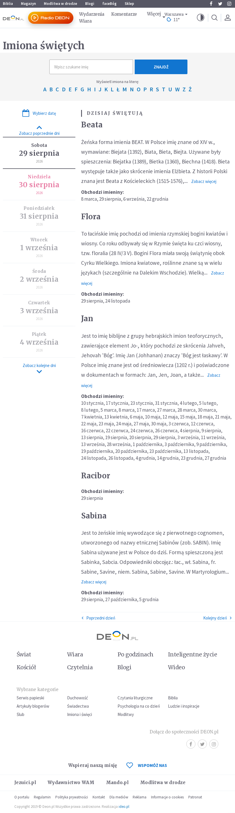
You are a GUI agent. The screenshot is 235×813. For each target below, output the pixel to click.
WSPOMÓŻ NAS (152, 765)
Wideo (176, 667)
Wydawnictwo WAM (71, 782)
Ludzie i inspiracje (183, 706)
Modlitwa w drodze (60, 3)
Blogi (89, 3)
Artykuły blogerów (33, 706)
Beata (92, 124)
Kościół (26, 667)
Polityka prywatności (71, 797)
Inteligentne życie (192, 654)
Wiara (85, 21)
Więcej (154, 14)
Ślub (20, 714)
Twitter (220, 4)
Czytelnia (80, 667)
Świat (24, 654)
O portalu (21, 797)
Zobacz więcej (203, 181)
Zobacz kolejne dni (39, 365)
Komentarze (124, 14)
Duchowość (77, 697)
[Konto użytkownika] (227, 17)
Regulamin (42, 797)
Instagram (229, 4)
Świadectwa (78, 706)
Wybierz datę (44, 113)
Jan (87, 318)
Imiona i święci (79, 714)
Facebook (211, 4)
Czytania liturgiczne (135, 697)
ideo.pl (124, 806)
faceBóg (109, 3)
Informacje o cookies (167, 797)
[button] (200, 17)
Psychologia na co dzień (138, 706)
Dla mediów (118, 797)
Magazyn (28, 3)
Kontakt (99, 797)
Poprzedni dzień (100, 618)
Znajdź (161, 67)
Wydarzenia (91, 14)
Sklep (129, 3)
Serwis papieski (30, 697)
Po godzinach (135, 654)
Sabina (94, 515)
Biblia (8, 3)
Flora (91, 216)
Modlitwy (125, 714)
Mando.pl (117, 782)
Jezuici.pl (25, 782)
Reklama (139, 797)
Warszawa (174, 14)
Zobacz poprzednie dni (39, 133)
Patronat (195, 797)
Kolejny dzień (215, 618)
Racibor (95, 475)
